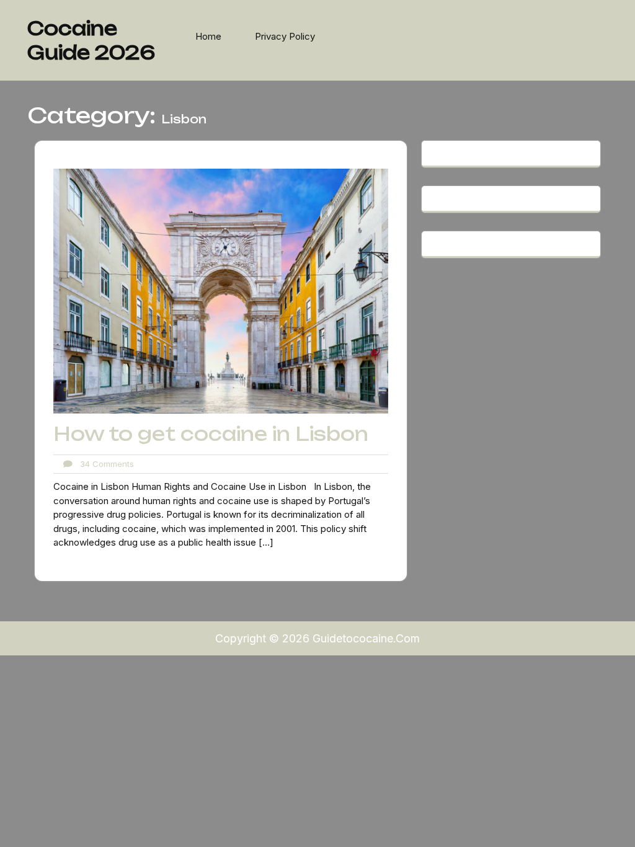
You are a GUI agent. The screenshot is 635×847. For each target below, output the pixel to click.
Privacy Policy (285, 36)
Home (208, 36)
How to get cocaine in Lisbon (210, 433)
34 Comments (103, 464)
